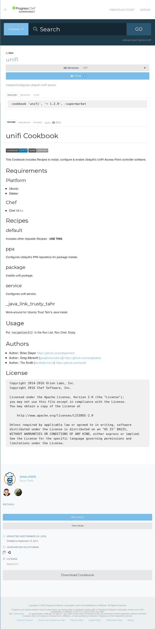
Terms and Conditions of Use (51, 620)
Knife (36, 95)
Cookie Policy (94, 620)
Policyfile (12, 95)
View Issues (78, 525)
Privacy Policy (76, 620)
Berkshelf (25, 95)
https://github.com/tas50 (71, 363)
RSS (10, 53)
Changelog (37, 122)
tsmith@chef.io (44, 363)
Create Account (121, 9)
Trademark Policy (114, 620)
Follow (79, 76)
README (11, 122)
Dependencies (24, 122)
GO (138, 29)
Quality (53, 122)
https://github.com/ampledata (82, 358)
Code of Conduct (25, 620)
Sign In (145, 9)
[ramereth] (8, 493)
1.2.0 (75, 67)
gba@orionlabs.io (51, 358)
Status (131, 620)
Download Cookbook (77, 575)
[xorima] (19, 493)
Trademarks (18, 613)
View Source (77, 517)
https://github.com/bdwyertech (56, 353)
